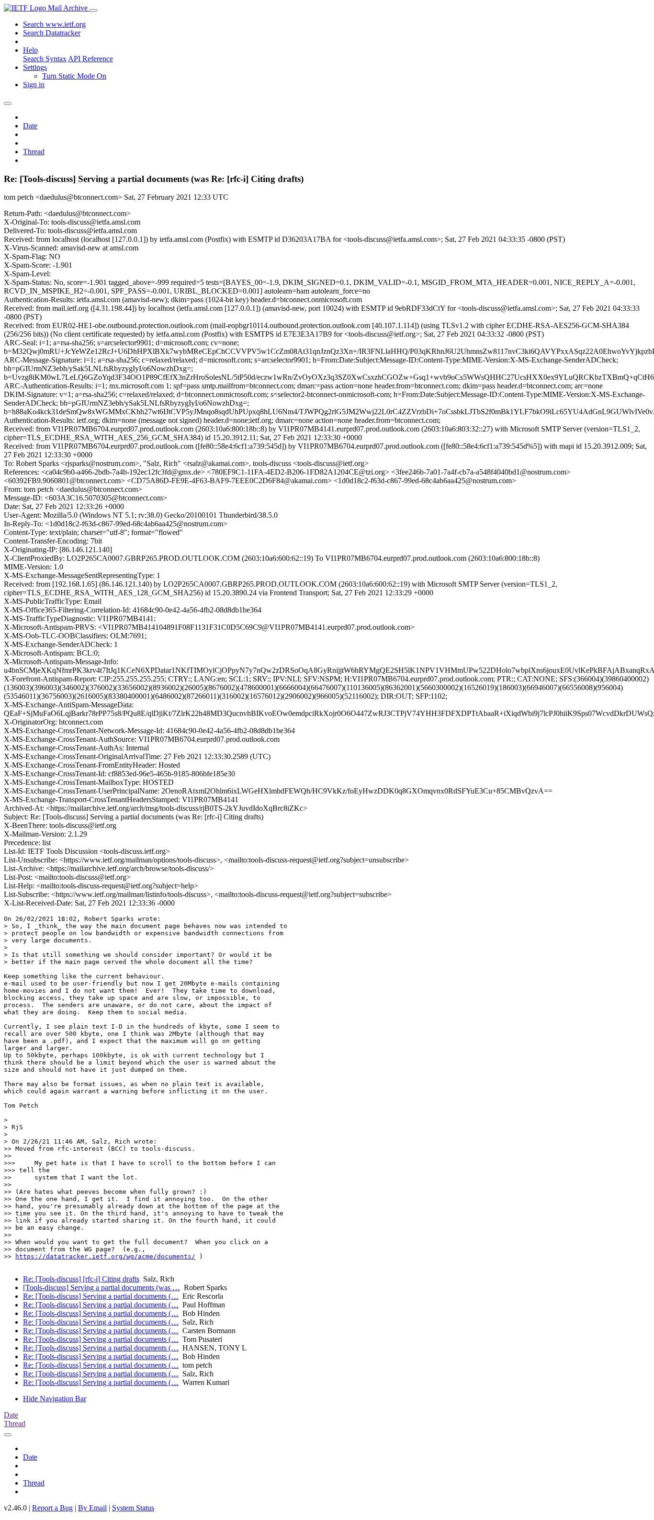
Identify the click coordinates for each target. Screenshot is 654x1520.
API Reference (90, 59)
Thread (34, 151)
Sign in (34, 84)
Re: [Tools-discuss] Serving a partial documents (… (101, 1296)
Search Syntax (45, 59)
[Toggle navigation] (93, 10)
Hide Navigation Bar (54, 1399)
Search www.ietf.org (54, 24)
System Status (133, 1508)
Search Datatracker (51, 33)
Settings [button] (35, 67)
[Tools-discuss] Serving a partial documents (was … (101, 1287)
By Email (92, 1508)
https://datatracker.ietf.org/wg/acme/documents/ (105, 1256)
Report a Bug (52, 1508)
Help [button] (30, 50)
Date (30, 126)
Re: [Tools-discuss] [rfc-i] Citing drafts (81, 1279)
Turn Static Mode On (74, 76)
